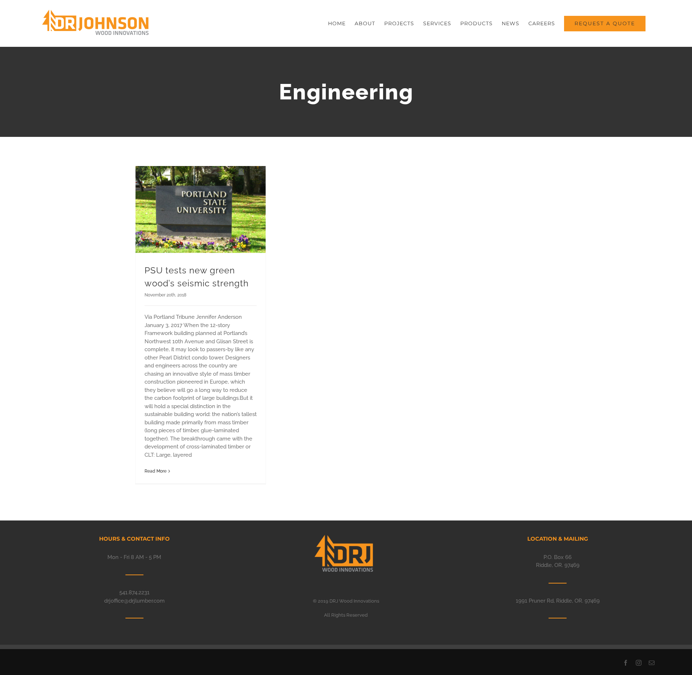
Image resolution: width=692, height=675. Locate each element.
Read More (156, 471)
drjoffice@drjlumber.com (134, 601)
